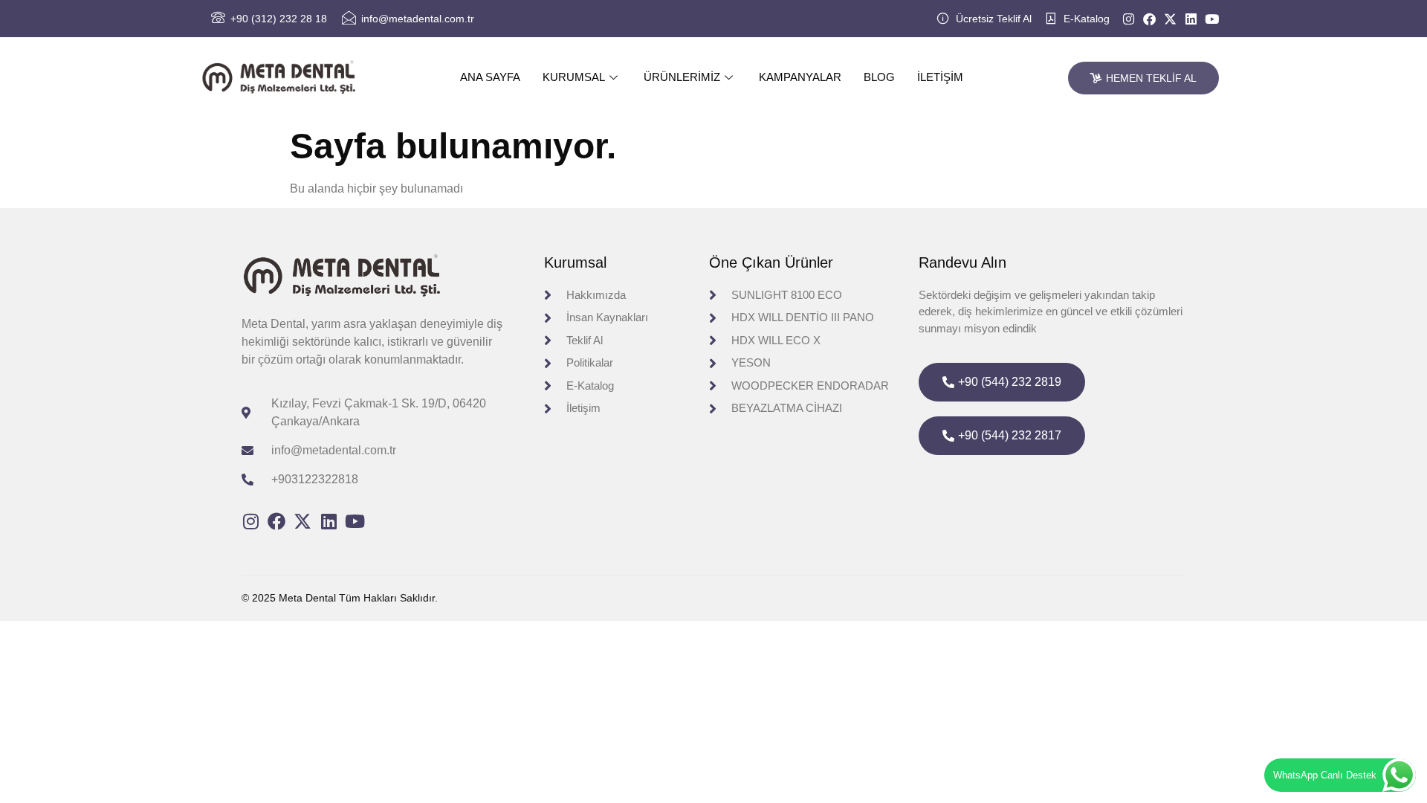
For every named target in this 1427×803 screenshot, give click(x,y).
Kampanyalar (800, 77)
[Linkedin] (1191, 19)
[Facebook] (1149, 19)
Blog (879, 77)
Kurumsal (574, 77)
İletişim (940, 77)
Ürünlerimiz (682, 77)
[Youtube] (1212, 19)
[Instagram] (1128, 19)
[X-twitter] (1170, 19)
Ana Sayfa (490, 77)
